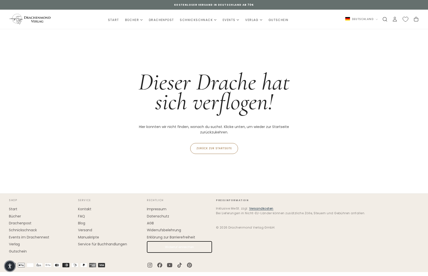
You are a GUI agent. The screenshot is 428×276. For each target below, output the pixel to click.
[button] (10, 266)
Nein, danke (214, 210)
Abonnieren (244, 195)
